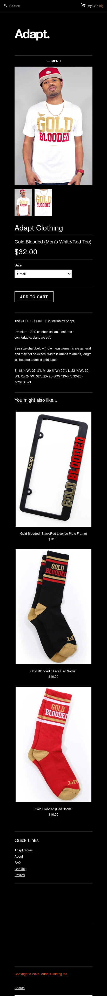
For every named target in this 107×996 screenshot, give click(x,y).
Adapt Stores (24, 850)
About (19, 856)
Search (20, 987)
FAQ (18, 862)
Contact (20, 868)
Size (18, 265)
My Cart (95, 5)
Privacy (20, 875)
